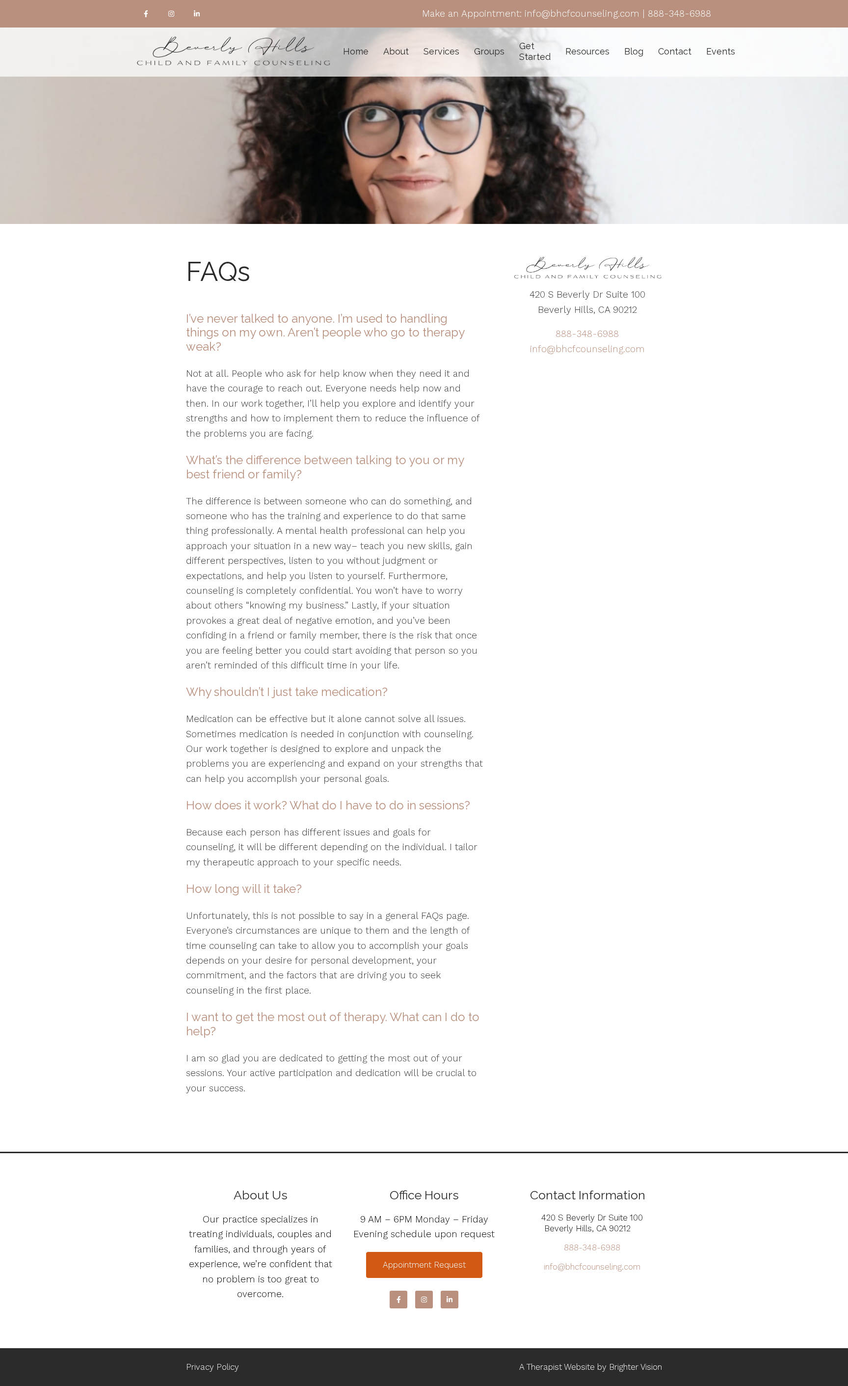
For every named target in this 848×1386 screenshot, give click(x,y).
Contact (674, 51)
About (396, 51)
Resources (587, 51)
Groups (489, 51)
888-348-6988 (587, 333)
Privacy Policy (212, 1367)
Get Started (535, 51)
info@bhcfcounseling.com (587, 349)
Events (720, 51)
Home (356, 51)
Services (441, 51)
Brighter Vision (635, 1367)
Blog (633, 51)
